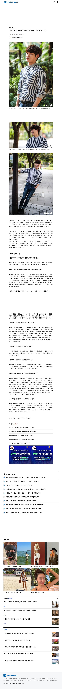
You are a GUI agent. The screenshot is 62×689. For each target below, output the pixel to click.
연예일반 (13, 27)
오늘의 (8, 598)
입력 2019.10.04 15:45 (17, 34)
